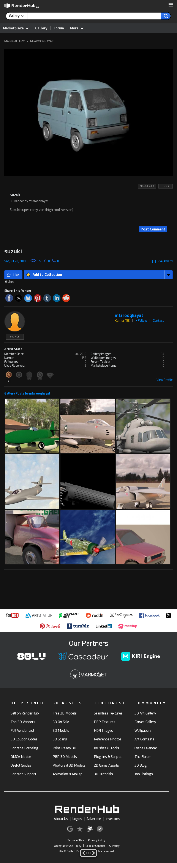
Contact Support (23, 774)
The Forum (142, 757)
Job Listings (143, 774)
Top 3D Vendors (23, 722)
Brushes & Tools (106, 748)
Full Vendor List (22, 731)
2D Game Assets (106, 765)
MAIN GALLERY (14, 41)
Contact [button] (158, 320)
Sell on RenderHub (25, 713)
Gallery (41, 28)
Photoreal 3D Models (69, 765)
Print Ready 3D (64, 748)
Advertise (94, 819)
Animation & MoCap (67, 774)
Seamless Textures (108, 713)
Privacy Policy (96, 840)
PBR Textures (104, 722)
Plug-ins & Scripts (108, 757)
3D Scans (60, 739)
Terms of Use (75, 840)
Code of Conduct (95, 845)
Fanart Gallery (145, 722)
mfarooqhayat (129, 315)
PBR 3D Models (65, 757)
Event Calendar (145, 748)
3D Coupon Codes (24, 739)
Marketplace (13, 28)
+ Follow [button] (141, 320)
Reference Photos (108, 739)
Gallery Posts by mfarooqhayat (27, 393)
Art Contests (144, 739)
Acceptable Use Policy (67, 845)
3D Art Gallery (145, 713)
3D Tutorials (103, 774)
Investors (113, 819)
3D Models (61, 731)
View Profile (164, 380)
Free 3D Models (65, 713)
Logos (77, 819)
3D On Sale (61, 722)
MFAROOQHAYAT (42, 41)
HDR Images (103, 731)
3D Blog (140, 765)
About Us (61, 819)
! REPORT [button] (165, 186)
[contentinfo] (18, 16)
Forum (59, 28)
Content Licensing (24, 748)
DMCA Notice (21, 757)
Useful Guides (21, 765)
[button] (171, 5)
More (74, 28)
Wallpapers (143, 731)
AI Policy (114, 845)
